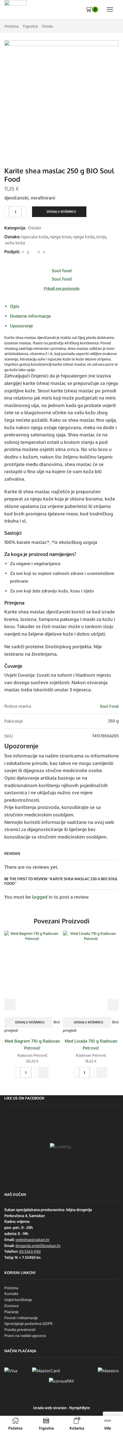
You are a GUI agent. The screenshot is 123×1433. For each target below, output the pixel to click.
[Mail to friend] (33, 252)
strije (101, 236)
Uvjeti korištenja (18, 1299)
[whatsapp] (38, 252)
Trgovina (30, 26)
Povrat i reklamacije (21, 1317)
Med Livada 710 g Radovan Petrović (91, 1044)
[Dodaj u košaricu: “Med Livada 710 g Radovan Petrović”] (101, 1072)
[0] (87, 10)
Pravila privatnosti (19, 1329)
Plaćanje (11, 1311)
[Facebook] (27, 252)
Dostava (11, 1305)
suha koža (15, 242)
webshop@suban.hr (32, 1239)
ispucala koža (34, 236)
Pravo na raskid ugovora (25, 1335)
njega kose (60, 236)
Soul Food (109, 706)
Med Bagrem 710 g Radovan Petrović (32, 1044)
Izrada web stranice (49, 1407)
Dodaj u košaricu (61, 212)
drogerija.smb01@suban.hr (38, 1245)
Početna (12, 26)
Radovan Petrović (32, 1055)
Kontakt (11, 1293)
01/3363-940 (30, 1251)
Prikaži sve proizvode (62, 288)
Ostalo (47, 26)
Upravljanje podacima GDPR (28, 1323)
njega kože (83, 236)
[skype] (43, 252)
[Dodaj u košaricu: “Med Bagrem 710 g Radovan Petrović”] (43, 1072)
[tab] (14, 306)
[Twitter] (22, 252)
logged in (42, 897)
